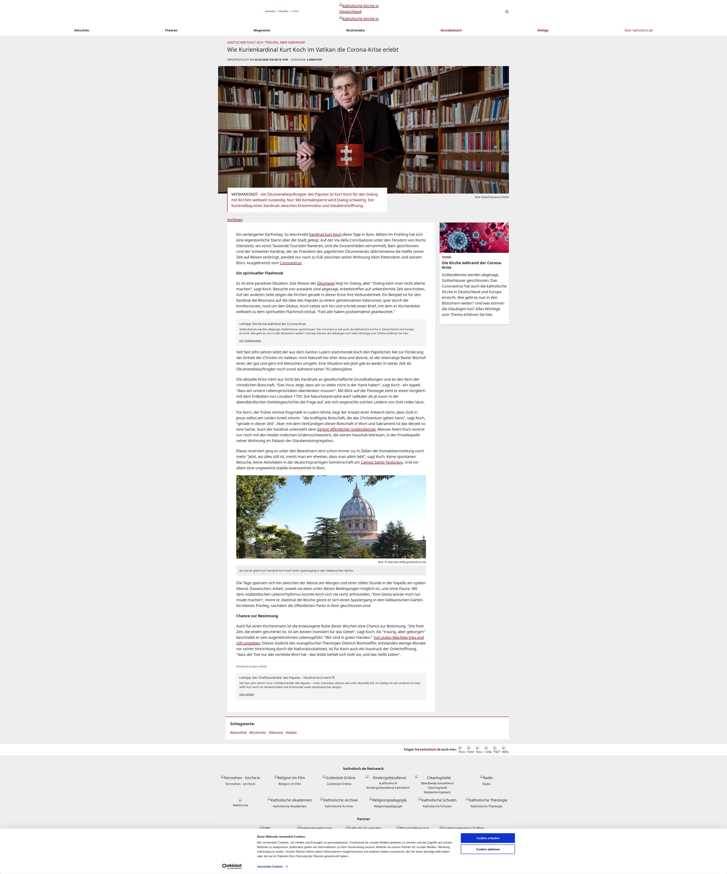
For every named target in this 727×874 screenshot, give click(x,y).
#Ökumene (276, 732)
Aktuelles (283, 11)
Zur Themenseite (250, 340)
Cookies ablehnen (488, 849)
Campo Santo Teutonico (382, 462)
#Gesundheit (238, 732)
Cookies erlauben (487, 838)
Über (638, 30)
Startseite (270, 11)
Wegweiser (262, 30)
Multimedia (355, 30)
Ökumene (326, 283)
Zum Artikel (246, 694)
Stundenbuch (451, 30)
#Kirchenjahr (258, 732)
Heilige (542, 30)
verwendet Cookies (270, 866)
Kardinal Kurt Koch (325, 234)
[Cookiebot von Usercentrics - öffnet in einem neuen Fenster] (232, 866)
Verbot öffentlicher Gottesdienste (346, 429)
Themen (171, 30)
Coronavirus (290, 262)
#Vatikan (291, 732)
